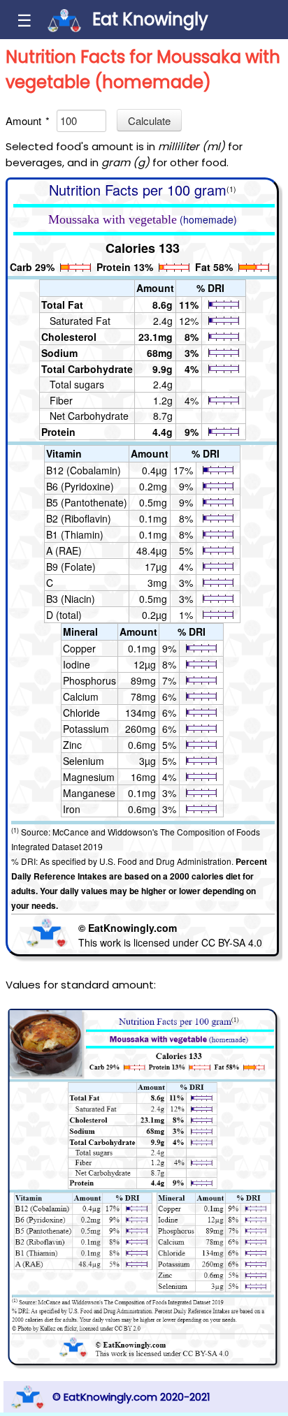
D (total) (64, 615)
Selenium (83, 761)
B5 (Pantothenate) (86, 502)
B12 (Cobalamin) (83, 470)
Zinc (72, 745)
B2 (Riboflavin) (78, 518)
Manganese (89, 793)
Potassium (86, 729)
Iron (71, 809)
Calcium (81, 696)
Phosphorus (89, 680)
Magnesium (89, 777)
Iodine (76, 664)
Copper (79, 648)
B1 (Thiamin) (74, 534)
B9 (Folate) (71, 567)
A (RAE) (64, 550)
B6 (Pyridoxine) (80, 486)
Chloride (81, 713)
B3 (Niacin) (70, 599)
